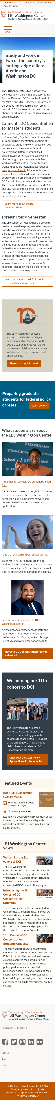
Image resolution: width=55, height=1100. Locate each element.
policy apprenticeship (14, 170)
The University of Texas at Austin (26, 1086)
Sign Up (5, 1053)
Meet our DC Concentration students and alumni (26, 653)
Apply (4, 1059)
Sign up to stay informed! (23, 363)
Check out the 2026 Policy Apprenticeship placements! (25, 759)
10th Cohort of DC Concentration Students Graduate (16, 939)
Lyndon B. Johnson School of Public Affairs (27, 4)
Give (4, 1065)
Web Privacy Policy (26, 1096)
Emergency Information (22, 1089)
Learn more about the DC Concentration (19, 205)
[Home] (24, 15)
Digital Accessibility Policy (32, 1092)
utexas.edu (9, 2)
